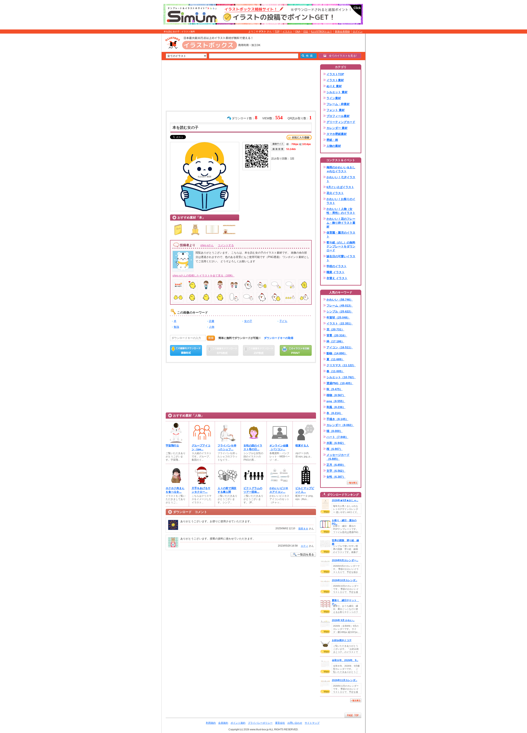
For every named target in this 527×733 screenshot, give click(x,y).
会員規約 (223, 722)
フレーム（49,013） (339, 305)
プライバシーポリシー (260, 722)
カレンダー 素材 (336, 128)
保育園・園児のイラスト (340, 234)
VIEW (325, 511)
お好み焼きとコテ (342, 640)
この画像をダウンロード (186, 350)
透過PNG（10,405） (339, 383)
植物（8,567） (335, 395)
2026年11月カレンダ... (344, 680)
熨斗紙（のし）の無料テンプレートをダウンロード (340, 246)
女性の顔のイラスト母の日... (253, 447)
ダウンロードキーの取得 (278, 338)
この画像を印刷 (296, 350)
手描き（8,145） (337, 419)
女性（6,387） (335, 476)
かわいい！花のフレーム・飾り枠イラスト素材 (340, 222)
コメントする (226, 245)
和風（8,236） (335, 407)
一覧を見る (352, 483)
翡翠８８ (303, 528)
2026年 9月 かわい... (343, 620)
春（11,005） (335, 371)
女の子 (248, 321)
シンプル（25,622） (339, 311)
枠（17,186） (335, 341)
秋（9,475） (334, 389)
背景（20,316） (336, 335)
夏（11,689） (335, 359)
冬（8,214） (334, 413)
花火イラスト (335, 193)
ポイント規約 (238, 722)
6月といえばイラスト (340, 187)
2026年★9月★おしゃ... (345, 500)
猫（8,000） (334, 431)
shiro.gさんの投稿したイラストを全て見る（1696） (203, 275)
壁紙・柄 (332, 140)
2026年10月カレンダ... (344, 580)
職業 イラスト (335, 272)
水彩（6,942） (335, 443)
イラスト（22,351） (339, 323)
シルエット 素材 (336, 92)
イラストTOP (335, 74)
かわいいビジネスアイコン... (278, 490)
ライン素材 (333, 98)
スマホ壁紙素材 (336, 134)
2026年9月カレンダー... (345, 560)
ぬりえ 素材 (334, 86)
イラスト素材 (335, 80)
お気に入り (299, 137)
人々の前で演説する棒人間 (227, 490)
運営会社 (280, 722)
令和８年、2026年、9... (345, 660)
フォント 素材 (335, 110)
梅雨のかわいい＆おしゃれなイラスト (340, 169)
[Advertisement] (142, 97)
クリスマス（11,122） (341, 365)
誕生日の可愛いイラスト (340, 258)
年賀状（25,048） (338, 317)
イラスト (287, 31)
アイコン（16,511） (339, 347)
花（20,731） (335, 329)
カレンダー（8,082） (340, 425)
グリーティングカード (340, 122)
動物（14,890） (336, 353)
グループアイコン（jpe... (201, 447)
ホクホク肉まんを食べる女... (175, 490)
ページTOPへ (352, 715)
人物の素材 (333, 146)
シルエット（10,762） (341, 377)
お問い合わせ (294, 722)
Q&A (297, 31)
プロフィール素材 (338, 116)
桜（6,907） (334, 449)
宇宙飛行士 (172, 445)
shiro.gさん (207, 245)
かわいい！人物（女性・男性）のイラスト (340, 210)
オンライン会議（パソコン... (278, 447)
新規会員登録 (342, 31)
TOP (277, 31)
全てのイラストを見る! (341, 55)
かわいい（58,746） (339, 299)
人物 (211, 326)
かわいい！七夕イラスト (340, 179)
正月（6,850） (335, 464)
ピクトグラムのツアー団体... (253, 490)
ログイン (358, 31)
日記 (305, 31)
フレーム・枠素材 (338, 104)
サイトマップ (312, 722)
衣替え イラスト (336, 278)
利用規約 (211, 722)
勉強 (176, 326)
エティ (304, 545)
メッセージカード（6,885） (338, 456)
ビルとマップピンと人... (304, 490)
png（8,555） (335, 401)
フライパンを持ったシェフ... (227, 447)
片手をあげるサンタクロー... (201, 490)
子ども (283, 321)
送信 (210, 338)
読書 (211, 321)
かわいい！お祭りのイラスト (340, 201)
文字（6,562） (335, 470)
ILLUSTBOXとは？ (321, 31)
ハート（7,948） (337, 437)
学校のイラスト (336, 266)
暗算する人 (302, 445)
